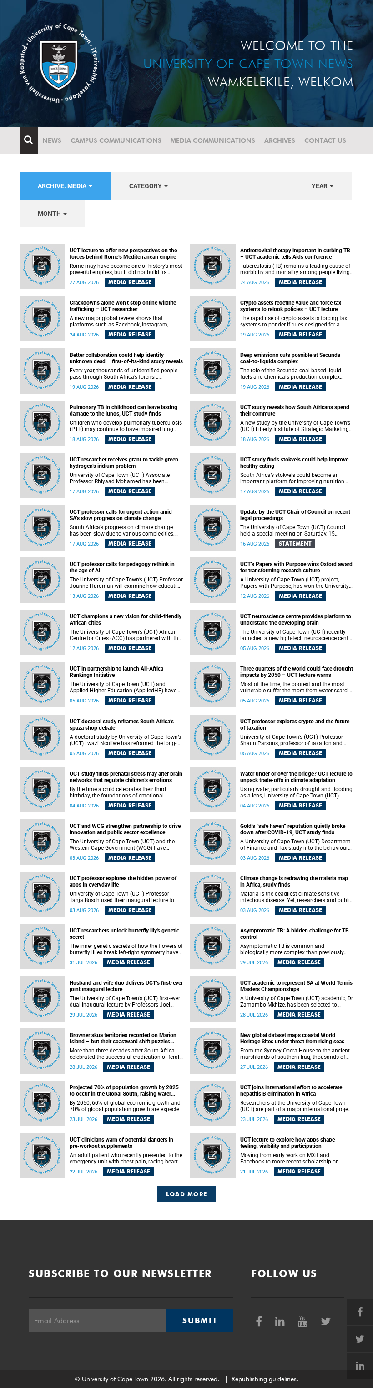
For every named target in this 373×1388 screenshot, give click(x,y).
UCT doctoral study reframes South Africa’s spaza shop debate (122, 724)
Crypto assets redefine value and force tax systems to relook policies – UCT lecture (290, 306)
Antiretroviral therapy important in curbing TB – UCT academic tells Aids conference (295, 253)
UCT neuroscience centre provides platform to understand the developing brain (295, 619)
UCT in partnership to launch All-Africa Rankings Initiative (116, 672)
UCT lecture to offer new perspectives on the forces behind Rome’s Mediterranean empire (123, 253)
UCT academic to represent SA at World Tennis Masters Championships (296, 986)
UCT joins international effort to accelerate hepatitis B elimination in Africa (291, 1090)
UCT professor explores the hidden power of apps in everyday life (123, 881)
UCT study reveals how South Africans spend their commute (294, 410)
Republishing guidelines (264, 1379)
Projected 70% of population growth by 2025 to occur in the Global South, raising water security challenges (124, 1090)
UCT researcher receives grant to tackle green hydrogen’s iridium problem (124, 462)
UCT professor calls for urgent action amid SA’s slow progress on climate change (121, 515)
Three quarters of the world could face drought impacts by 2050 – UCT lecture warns (296, 672)
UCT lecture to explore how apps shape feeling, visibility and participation (287, 1143)
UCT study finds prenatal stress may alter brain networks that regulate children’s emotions (126, 777)
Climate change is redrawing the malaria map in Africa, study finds (294, 881)
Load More (186, 1194)
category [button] (146, 186)
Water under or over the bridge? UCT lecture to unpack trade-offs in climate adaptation (296, 777)
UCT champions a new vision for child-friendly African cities (125, 619)
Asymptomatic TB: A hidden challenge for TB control (294, 933)
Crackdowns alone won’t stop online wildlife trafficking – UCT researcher (123, 306)
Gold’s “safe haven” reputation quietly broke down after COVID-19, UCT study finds (292, 829)
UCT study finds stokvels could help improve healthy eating (294, 462)
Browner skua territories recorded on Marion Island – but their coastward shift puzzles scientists (123, 1038)
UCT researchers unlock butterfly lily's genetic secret (124, 933)
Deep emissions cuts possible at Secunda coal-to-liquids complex (290, 358)
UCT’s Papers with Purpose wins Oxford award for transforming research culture (296, 567)
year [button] (320, 186)
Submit (199, 1320)
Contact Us (325, 140)
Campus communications (116, 140)
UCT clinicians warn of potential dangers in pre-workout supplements (121, 1143)
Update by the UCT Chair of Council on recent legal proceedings (295, 515)
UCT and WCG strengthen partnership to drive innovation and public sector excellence (125, 829)
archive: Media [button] (63, 186)
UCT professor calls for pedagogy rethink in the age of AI (122, 567)
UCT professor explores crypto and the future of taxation (294, 724)
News (51, 140)
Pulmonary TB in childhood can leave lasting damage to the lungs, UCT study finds (123, 410)
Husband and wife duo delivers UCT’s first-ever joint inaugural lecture (126, 986)
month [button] (50, 213)
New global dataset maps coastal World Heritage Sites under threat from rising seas (292, 1038)
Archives (279, 140)
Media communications (213, 140)
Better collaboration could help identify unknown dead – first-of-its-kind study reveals (126, 358)
